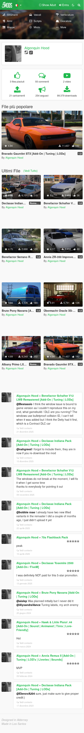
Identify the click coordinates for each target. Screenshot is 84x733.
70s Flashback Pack (55, 537)
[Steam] (26, 52)
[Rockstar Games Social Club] (31, 52)
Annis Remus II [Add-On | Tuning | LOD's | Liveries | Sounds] (45, 657)
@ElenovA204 (25, 693)
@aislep (21, 601)
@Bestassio (24, 404)
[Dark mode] (73, 5)
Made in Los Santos (14, 724)
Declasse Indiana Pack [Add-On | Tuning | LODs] (44, 443)
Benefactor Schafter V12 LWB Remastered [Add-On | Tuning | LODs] (45, 397)
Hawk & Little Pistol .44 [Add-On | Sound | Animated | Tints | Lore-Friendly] (44, 626)
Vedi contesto (25, 428)
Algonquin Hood (36, 47)
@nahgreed (24, 449)
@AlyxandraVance (28, 605)
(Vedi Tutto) (30, 171)
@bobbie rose (25, 512)
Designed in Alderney (15, 720)
